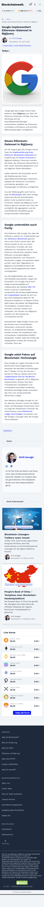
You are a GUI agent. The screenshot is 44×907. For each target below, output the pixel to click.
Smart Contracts (26, 158)
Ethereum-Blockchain (17, 239)
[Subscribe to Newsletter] (30, 4)
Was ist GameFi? (9, 770)
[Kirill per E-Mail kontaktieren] (6, 466)
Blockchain (17, 195)
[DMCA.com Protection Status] (22, 883)
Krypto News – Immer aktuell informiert (17, 45)
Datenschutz (7, 834)
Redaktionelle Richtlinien (13, 810)
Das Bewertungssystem (12, 805)
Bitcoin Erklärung (9, 743)
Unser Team (7, 788)
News (8, 19)
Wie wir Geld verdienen (12, 794)
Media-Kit (6, 816)
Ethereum (8, 431)
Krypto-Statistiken (10, 764)
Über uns (6, 783)
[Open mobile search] (35, 4)
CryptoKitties (13, 295)
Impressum (7, 829)
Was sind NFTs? (8, 759)
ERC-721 (31, 287)
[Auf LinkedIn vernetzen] (11, 466)
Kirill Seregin (26, 457)
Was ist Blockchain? (10, 737)
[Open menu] (40, 4)
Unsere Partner (8, 799)
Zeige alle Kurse (22, 713)
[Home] (2, 19)
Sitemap (5, 843)
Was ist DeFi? (8, 748)
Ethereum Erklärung (11, 753)
